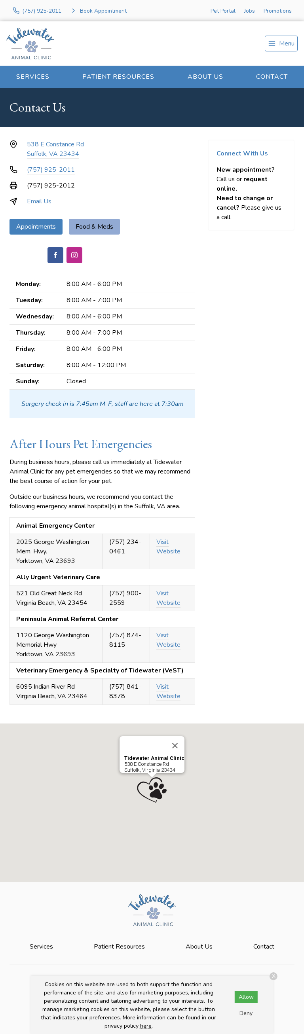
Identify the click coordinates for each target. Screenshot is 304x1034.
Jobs (249, 11)
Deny (246, 1013)
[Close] (174, 745)
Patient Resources (118, 76)
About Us (205, 76)
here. (146, 1026)
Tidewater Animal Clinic (154, 758)
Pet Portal (223, 11)
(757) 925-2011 (51, 169)
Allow (246, 997)
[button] (152, 790)
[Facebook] (55, 255)
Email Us (39, 201)
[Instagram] (74, 255)
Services (32, 76)
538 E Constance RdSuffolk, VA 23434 (55, 149)
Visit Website (168, 547)
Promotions (278, 11)
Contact (272, 76)
